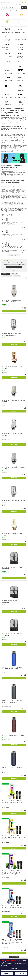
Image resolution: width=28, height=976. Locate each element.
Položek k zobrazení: (14, 266)
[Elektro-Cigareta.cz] (7, 2)
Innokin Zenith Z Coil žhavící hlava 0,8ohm (12, 223)
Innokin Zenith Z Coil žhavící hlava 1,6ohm (12, 235)
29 (23, 278)
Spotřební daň (22, 262)
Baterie (3, 169)
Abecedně (16, 275)
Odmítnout (7, 973)
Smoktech (3, 209)
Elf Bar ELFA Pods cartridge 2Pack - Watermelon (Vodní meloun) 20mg (12, 248)
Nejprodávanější (7, 275)
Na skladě (6, 260)
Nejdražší (14, 273)
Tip (15, 262)
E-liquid (4, 174)
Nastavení (14, 968)
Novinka (11, 262)
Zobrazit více (13, 255)
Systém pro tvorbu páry (7, 171)
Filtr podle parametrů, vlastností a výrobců (13, 270)
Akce (5, 262)
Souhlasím (20, 973)
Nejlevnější (5, 273)
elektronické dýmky (17, 210)
